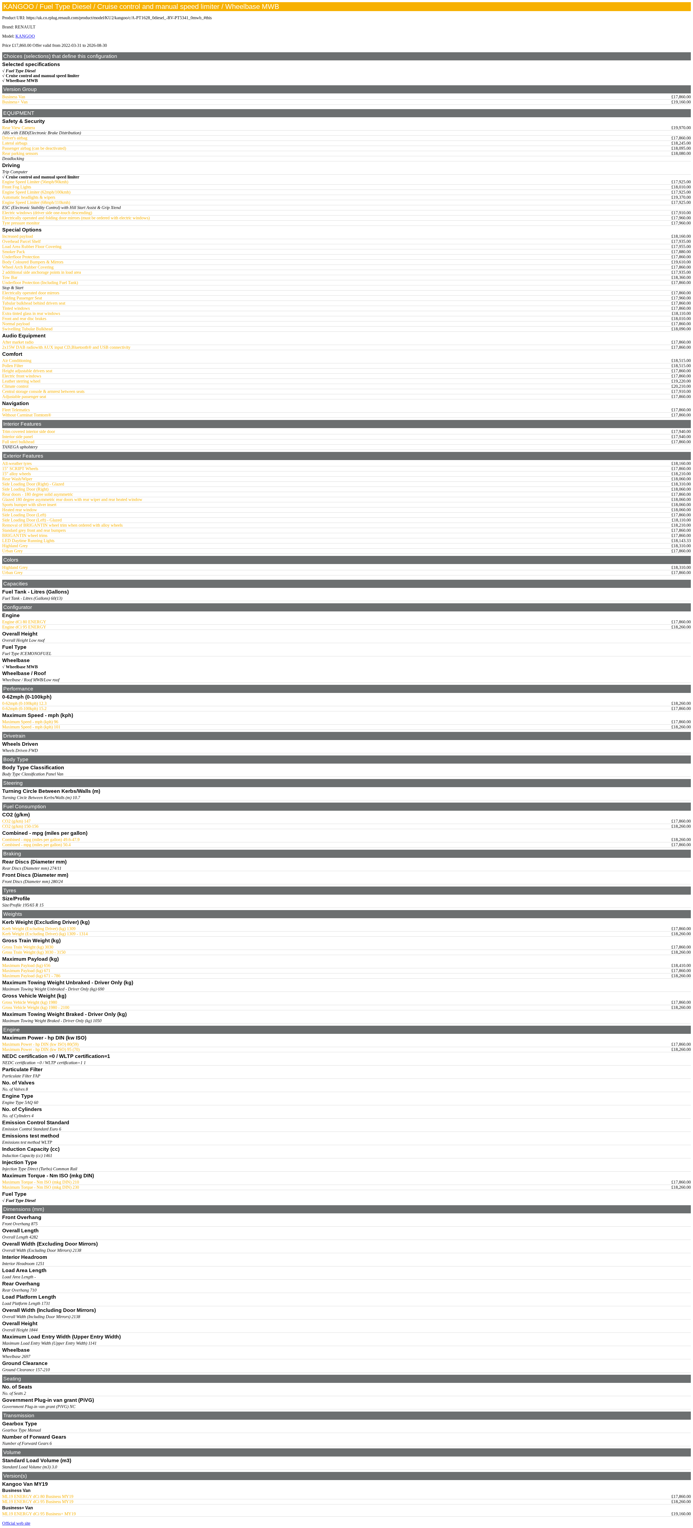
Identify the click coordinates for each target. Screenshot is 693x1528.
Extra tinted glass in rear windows (31, 313)
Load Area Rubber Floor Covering (31, 246)
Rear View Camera (18, 127)
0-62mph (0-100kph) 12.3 (24, 703)
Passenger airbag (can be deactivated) (34, 148)
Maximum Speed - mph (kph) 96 (30, 721)
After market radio (18, 342)
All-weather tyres (17, 463)
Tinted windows (16, 308)
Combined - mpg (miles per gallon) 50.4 (36, 844)
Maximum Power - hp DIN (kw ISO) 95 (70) (41, 1049)
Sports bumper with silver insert (29, 504)
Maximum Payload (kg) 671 (26, 970)
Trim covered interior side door (28, 431)
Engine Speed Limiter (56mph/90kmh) (35, 182)
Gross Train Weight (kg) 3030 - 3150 (34, 952)
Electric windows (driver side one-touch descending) (47, 212)
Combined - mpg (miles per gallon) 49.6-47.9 (41, 839)
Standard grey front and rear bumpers (34, 530)
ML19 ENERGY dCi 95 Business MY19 (37, 1501)
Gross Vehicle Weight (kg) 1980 (29, 1002)
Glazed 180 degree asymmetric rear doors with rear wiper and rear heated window (72, 499)
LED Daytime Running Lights (28, 540)
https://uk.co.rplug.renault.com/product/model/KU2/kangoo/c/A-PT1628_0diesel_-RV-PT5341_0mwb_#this (119, 17)
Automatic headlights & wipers (28, 197)
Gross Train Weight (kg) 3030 (27, 947)
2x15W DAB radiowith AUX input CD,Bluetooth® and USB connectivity (66, 347)
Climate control (15, 386)
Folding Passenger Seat (22, 298)
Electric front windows (21, 376)
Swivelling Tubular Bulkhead (27, 329)
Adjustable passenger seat (24, 396)
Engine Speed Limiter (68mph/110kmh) (36, 202)
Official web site (16, 1523)
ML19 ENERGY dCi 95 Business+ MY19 (39, 1513)
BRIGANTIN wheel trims (24, 535)
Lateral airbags (14, 143)
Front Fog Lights (16, 187)
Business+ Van (15, 102)
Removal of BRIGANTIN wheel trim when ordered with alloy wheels (62, 525)
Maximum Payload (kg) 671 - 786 (31, 975)
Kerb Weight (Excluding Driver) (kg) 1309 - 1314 (45, 933)
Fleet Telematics (16, 410)
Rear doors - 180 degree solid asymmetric (37, 494)
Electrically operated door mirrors (30, 293)
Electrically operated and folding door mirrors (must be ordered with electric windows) (76, 218)
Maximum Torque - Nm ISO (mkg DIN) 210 (40, 1182)
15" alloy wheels (16, 473)
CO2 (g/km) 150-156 (20, 826)
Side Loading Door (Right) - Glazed (33, 484)
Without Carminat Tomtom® (26, 415)
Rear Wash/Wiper (17, 479)
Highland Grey (15, 545)
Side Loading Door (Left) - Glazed (32, 520)
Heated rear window (19, 509)
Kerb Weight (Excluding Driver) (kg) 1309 (39, 928)
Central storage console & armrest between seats (43, 391)
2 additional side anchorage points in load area (41, 272)
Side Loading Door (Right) (25, 489)
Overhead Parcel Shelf (21, 241)
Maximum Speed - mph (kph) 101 (31, 727)
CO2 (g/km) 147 (16, 821)
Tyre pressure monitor (21, 223)
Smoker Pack (13, 251)
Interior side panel (17, 436)
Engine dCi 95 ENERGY (24, 627)
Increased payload (17, 236)
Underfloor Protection (21, 257)
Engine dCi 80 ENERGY (24, 622)
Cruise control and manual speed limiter (42, 75)
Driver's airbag (14, 138)
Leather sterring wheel (21, 381)
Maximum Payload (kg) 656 (26, 965)
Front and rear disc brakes (24, 318)
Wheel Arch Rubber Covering (28, 267)
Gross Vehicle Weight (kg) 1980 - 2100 (35, 1007)
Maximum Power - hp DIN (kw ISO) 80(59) (40, 1044)
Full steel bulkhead (18, 441)
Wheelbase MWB (22, 80)
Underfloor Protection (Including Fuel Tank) (40, 282)
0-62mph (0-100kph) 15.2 (24, 708)
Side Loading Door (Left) (24, 515)
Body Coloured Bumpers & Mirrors (32, 262)
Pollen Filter (12, 365)
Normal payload (16, 323)
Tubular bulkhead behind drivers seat (33, 303)
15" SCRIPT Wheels (20, 468)
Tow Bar (9, 277)
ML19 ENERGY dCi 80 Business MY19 (37, 1496)
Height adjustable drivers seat (27, 371)
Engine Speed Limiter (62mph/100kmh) (36, 192)
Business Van (13, 97)
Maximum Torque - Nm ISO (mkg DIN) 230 (40, 1187)
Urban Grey (12, 551)
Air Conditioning (16, 360)
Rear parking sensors (20, 153)
